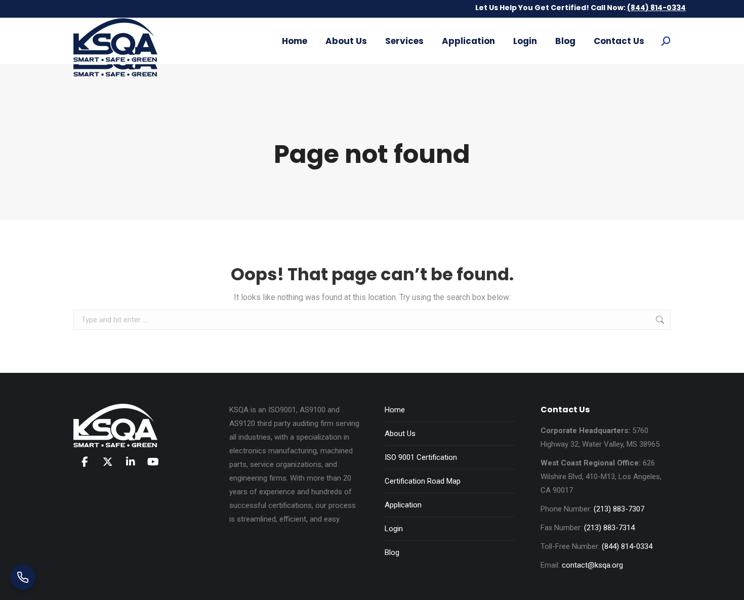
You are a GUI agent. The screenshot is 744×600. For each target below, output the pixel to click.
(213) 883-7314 (609, 527)
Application (403, 504)
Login (394, 528)
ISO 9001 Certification (421, 457)
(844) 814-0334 (627, 546)
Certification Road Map (423, 481)
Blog (392, 552)
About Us (400, 433)
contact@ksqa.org (592, 565)
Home (395, 409)
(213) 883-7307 (619, 508)
